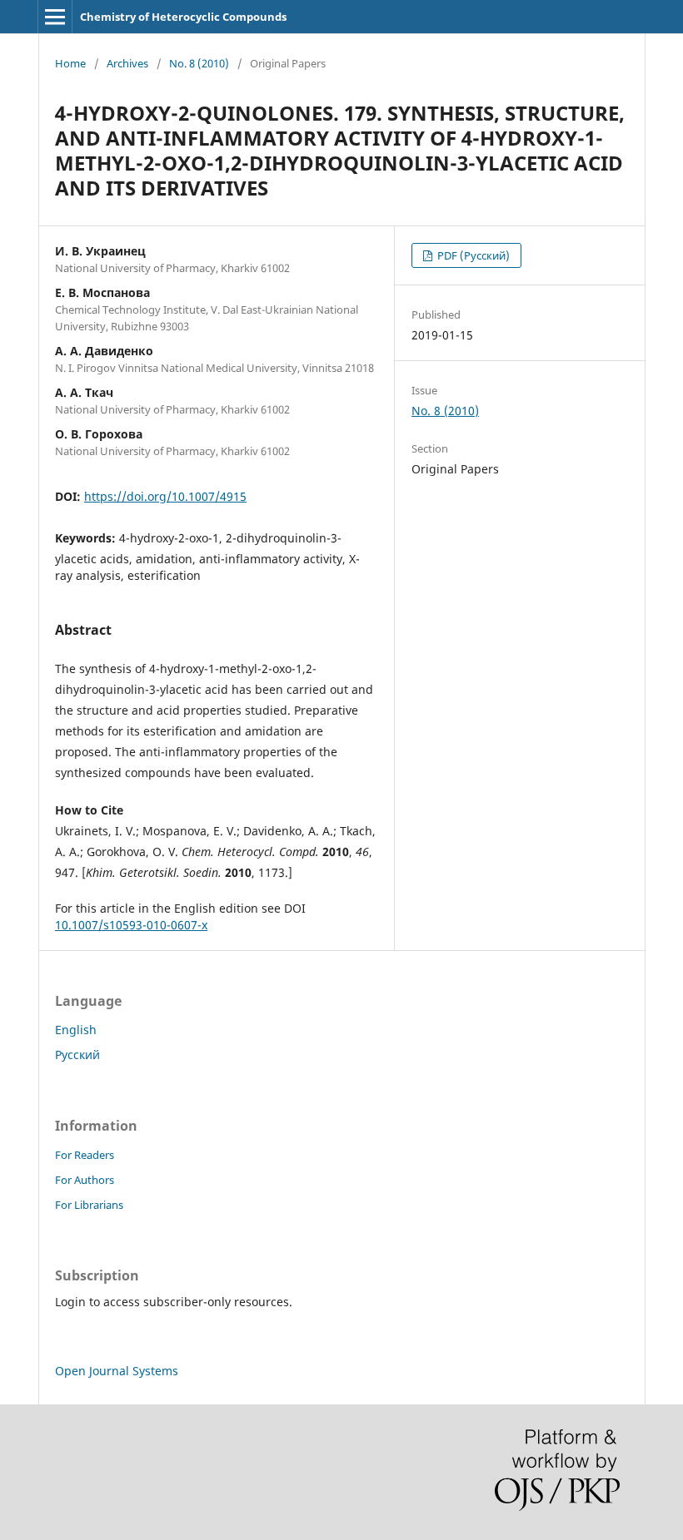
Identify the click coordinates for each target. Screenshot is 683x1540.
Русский (77, 1054)
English (76, 1029)
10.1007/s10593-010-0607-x (131, 925)
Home (70, 63)
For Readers (84, 1154)
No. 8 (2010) (199, 63)
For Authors (84, 1179)
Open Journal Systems (116, 1371)
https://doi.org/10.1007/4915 (165, 496)
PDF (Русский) (472, 255)
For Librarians (89, 1204)
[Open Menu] (55, 16)
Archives (127, 63)
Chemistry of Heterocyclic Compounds (183, 16)
